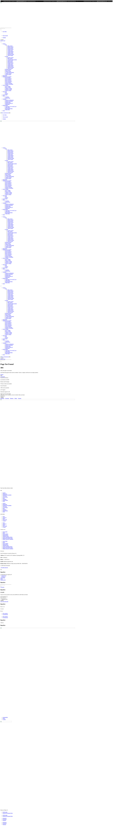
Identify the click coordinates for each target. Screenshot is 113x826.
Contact (4, 520)
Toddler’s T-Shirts (8, 88)
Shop (4, 516)
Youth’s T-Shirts (8, 90)
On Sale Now (5, 614)
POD (4, 110)
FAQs (1, 578)
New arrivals (5, 613)
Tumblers (4, 99)
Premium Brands (8, 69)
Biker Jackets (10, 45)
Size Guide (5, 519)
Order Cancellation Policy (7, 537)
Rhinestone (5, 75)
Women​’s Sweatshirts (9, 84)
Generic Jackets (8, 74)
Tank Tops (5, 91)
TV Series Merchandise (9, 72)
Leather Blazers (10, 51)
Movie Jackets (7, 70)
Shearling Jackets (11, 54)
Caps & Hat (5, 94)
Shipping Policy (6, 536)
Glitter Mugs (7, 107)
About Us (4, 517)
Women (6, 56)
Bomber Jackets (10, 46)
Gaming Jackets (8, 71)
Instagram (4, 818)
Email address (3, 596)
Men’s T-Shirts (8, 87)
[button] (1, 375)
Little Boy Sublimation (9, 100)
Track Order (5, 531)
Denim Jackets (10, 47)
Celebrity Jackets (8, 73)
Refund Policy (5, 534)
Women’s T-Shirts (8, 89)
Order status (5, 812)
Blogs (4, 518)
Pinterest (4, 820)
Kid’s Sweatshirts (8, 78)
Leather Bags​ (7, 97)
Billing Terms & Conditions (8, 539)
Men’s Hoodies (8, 79)
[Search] (0, 361)
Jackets (4, 43)
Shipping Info (3, 579)
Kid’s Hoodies (8, 77)
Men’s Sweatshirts (8, 80)
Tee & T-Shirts (5, 85)
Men (6, 44)
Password (2, 597)
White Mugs (7, 109)
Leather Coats (10, 50)
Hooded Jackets (10, 49)
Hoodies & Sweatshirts (7, 76)
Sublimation (7, 104)
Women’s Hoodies (8, 83)
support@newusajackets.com (10, 1)
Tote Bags (7, 96)
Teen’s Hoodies (8, 82)
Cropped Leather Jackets (12, 59)
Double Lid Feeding (9, 101)
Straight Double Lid (9, 103)
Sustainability (5, 717)
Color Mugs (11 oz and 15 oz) (10, 106)
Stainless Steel (7, 102)
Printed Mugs (5, 105)
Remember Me (4, 599)
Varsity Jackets (10, 55)
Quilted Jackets (10, 53)
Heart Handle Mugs (9, 108)
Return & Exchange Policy (8, 538)
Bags (4, 95)
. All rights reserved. (4, 567)
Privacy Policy (5, 533)
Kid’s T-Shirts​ (7, 86)
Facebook (4, 819)
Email (1, 395)
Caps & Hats (5, 497)
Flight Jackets (10, 61)
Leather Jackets (10, 52)
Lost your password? (4, 601)
